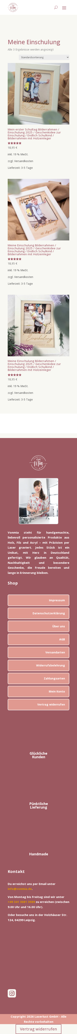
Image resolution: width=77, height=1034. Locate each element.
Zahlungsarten (54, 678)
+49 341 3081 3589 (21, 902)
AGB (62, 639)
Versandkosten (23, 161)
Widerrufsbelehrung (50, 665)
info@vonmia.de (20, 889)
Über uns (58, 626)
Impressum (57, 600)
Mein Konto (57, 691)
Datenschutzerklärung (49, 613)
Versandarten (55, 652)
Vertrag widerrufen (51, 704)
